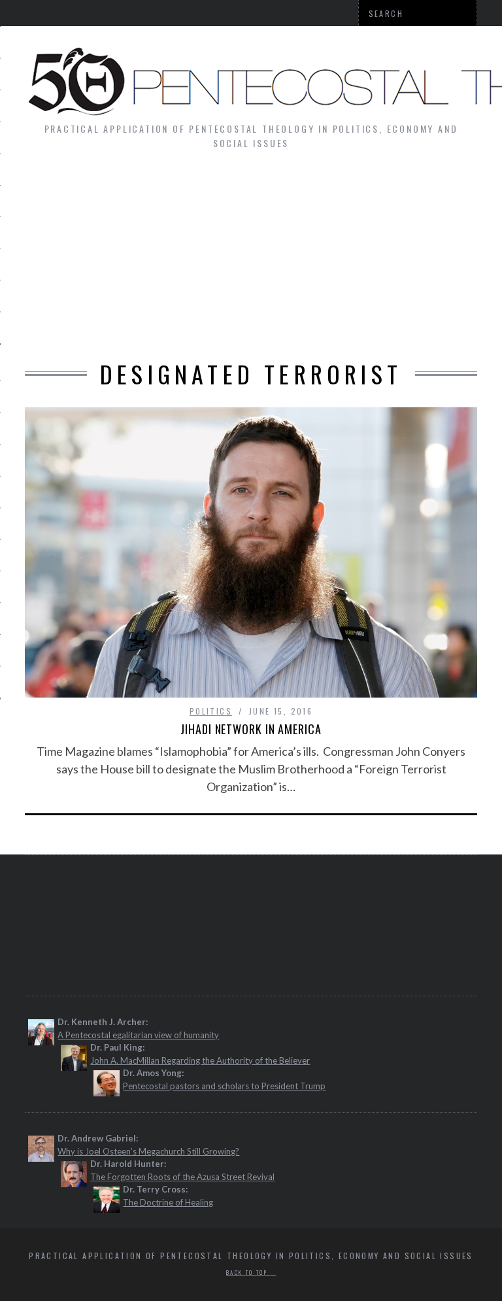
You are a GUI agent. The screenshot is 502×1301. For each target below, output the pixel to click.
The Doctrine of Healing (168, 1202)
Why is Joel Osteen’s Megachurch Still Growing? (148, 1151)
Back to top (248, 1272)
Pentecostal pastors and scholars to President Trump (224, 1086)
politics (211, 711)
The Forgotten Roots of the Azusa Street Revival (182, 1177)
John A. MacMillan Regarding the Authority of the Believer (200, 1060)
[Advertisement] (251, 261)
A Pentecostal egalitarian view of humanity (138, 1035)
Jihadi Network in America (251, 728)
